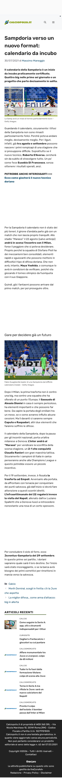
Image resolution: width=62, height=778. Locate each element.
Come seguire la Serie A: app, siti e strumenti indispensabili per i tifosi (33, 625)
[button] (45, 22)
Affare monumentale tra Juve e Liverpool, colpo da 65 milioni (33, 656)
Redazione (15, 772)
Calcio (12, 583)
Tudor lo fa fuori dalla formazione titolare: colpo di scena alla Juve (32, 672)
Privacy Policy (31, 772)
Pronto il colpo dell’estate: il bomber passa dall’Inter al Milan (32, 709)
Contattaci (31, 754)
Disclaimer (46, 772)
